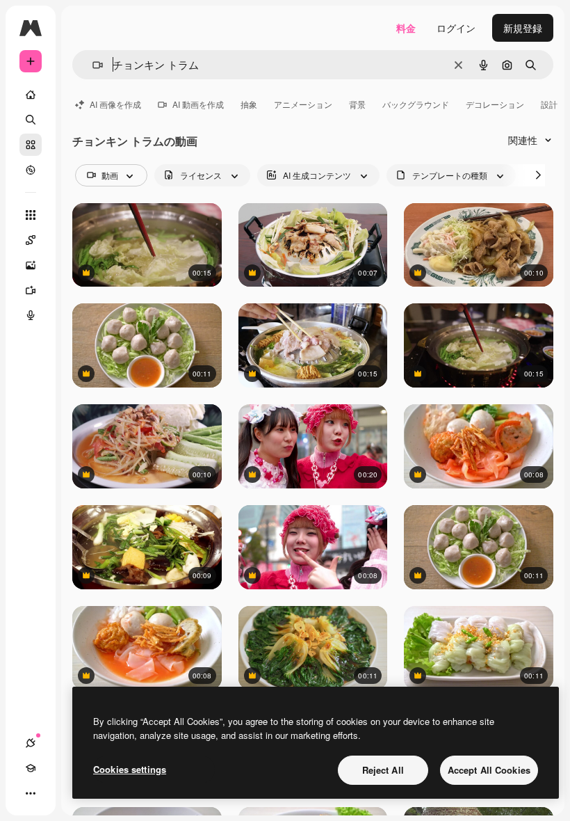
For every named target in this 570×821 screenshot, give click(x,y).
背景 (357, 104)
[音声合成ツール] (30, 315)
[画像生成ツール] (30, 265)
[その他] (30, 793)
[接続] (30, 743)
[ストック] (30, 145)
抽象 (249, 104)
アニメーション (303, 104)
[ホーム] (30, 94)
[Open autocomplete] (92, 65)
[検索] (30, 120)
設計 (549, 104)
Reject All (383, 769)
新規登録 (522, 28)
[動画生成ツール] (30, 290)
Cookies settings (129, 769)
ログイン (456, 28)
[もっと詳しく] (30, 170)
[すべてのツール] (30, 215)
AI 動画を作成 (198, 104)
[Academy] (30, 768)
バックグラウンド (415, 104)
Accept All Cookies (489, 769)
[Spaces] (30, 240)
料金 (406, 28)
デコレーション (495, 104)
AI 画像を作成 (115, 104)
